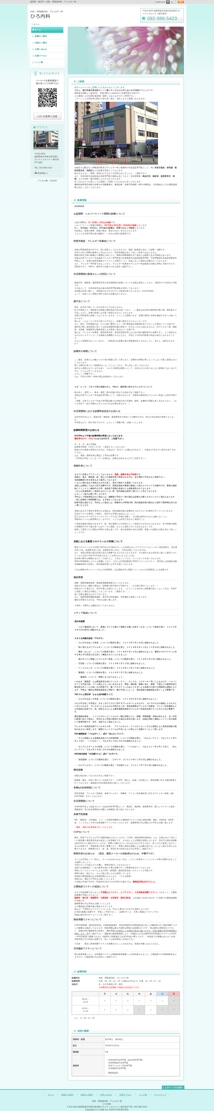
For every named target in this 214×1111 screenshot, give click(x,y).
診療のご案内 (41, 36)
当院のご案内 (41, 43)
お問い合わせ (41, 49)
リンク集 (39, 62)
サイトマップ (160, 1095)
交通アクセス (41, 56)
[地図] (39, 162)
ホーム (38, 30)
